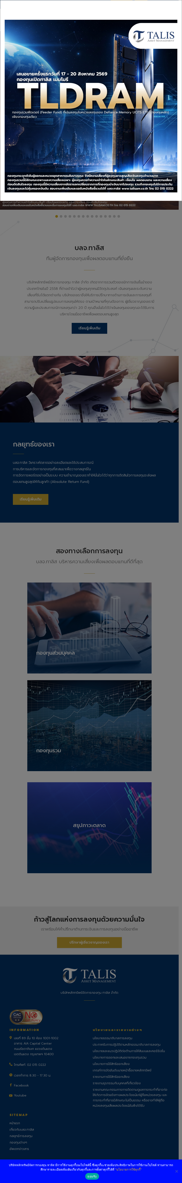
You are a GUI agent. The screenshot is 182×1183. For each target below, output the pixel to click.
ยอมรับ (92, 1176)
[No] (176, 1171)
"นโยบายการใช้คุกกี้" (128, 1169)
